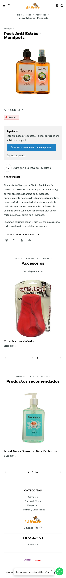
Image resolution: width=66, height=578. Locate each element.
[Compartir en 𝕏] (14, 240)
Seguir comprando (16, 155)
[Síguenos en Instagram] (36, 527)
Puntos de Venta (33, 501)
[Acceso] (57, 5)
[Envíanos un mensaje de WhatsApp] (59, 571)
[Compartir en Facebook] (6, 240)
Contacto (33, 496)
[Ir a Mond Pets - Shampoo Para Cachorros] (33, 418)
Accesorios (41, 15)
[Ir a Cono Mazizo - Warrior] (33, 308)
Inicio (19, 15)
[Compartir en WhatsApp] (22, 240)
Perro (28, 15)
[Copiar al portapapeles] (29, 240)
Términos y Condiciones (33, 509)
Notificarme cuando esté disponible (33, 147)
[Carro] (62, 5)
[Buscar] (9, 5)
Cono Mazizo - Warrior (19, 341)
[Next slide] (59, 358)
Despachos (33, 505)
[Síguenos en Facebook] (40, 527)
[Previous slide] (6, 358)
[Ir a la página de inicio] (33, 5)
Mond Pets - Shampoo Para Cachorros (30, 451)
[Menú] (4, 5)
